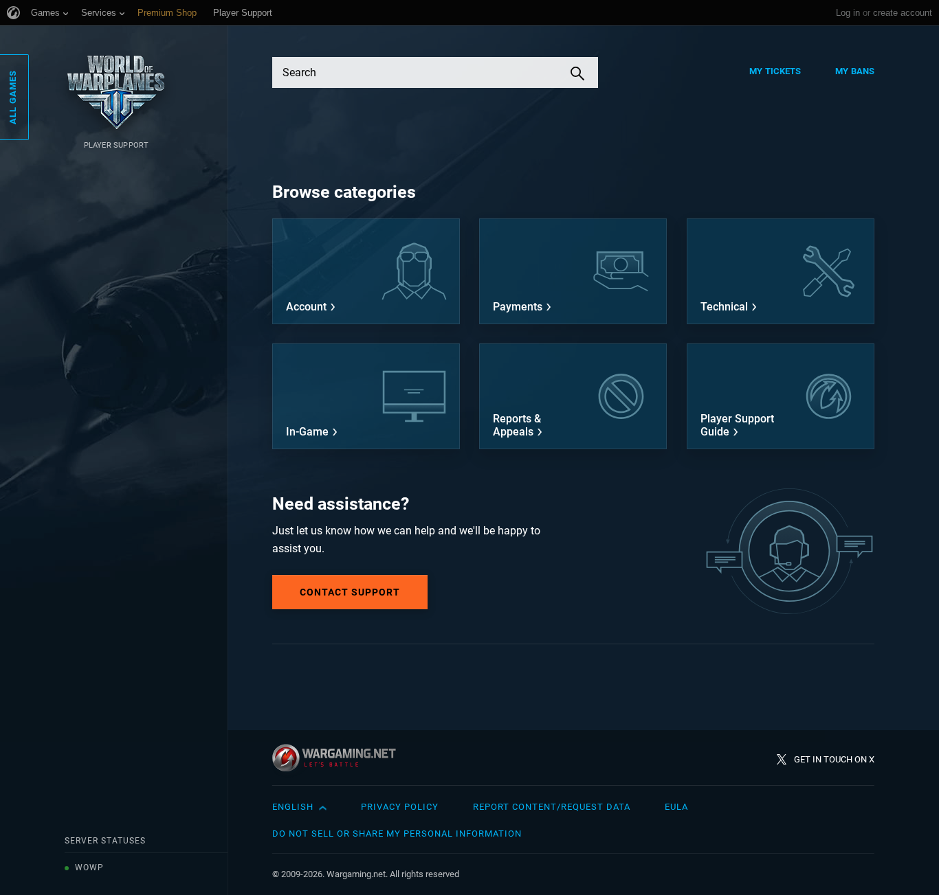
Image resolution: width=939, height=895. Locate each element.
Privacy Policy (400, 807)
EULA (676, 807)
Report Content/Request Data (551, 807)
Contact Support (350, 592)
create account (902, 13)
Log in (848, 13)
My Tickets (775, 71)
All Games (13, 97)
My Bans (854, 71)
